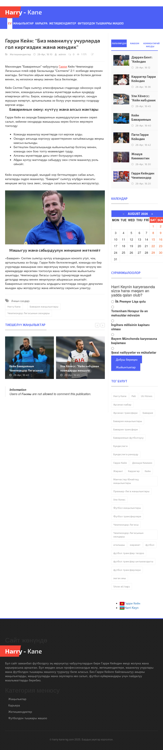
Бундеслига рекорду (125, 454)
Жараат (118, 470)
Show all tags (121, 586)
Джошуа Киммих (142, 462)
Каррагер (134, 470)
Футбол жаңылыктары (127, 507)
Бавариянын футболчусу (128, 437)
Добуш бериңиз (126, 359)
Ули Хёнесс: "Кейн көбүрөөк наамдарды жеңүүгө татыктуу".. (79, 370)
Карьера (41, 23)
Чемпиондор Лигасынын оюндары (28, 313)
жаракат (135, 544)
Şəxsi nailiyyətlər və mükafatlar (133, 352)
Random (134, 43)
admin (62, 54)
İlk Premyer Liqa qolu (130, 301)
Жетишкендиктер (62, 23)
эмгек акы (119, 578)
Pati (134, 395)
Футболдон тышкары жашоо (27, 718)
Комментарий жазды (150, 45)
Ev (9, 23)
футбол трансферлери (127, 569)
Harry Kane (14, 306)
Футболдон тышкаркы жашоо (101, 23)
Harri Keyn (131, 607)
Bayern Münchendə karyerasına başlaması (134, 340)
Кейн (148, 470)
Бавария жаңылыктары (44, 306)
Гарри (63, 66)
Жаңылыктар (23, 23)
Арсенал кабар (122, 404)
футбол (149, 544)
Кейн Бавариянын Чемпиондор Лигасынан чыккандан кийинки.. (26, 370)
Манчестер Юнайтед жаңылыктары (126, 481)
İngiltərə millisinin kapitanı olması (130, 327)
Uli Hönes (146, 395)
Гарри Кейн (120, 462)
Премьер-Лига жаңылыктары (131, 491)
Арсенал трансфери (125, 412)
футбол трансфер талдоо (128, 553)
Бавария (148, 412)
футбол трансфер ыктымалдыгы (133, 561)
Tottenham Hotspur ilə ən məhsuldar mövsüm (129, 313)
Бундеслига (120, 445)
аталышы (119, 544)
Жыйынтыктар (126, 367)
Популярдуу (119, 43)
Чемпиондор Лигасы (126, 524)
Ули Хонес (119, 499)
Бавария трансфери (125, 429)
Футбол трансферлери (127, 516)
